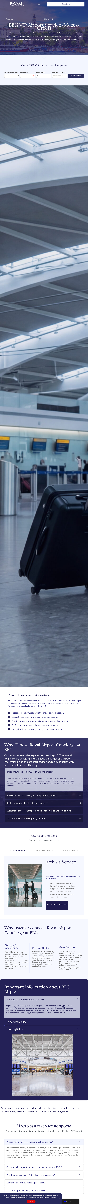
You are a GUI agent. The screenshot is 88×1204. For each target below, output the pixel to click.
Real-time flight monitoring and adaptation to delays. (31, 795)
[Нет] (59, 1198)
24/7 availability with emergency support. (26, 818)
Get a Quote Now (76, 76)
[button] (38, 4)
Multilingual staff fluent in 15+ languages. (26, 803)
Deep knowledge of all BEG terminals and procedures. (32, 771)
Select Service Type (11, 72)
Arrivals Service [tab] (17, 850)
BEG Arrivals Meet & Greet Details (57, 905)
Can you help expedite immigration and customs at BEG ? (34, 1167)
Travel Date (24, 72)
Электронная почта (59, 72)
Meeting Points (15, 1029)
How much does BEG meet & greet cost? (25, 1182)
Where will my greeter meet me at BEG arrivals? (29, 1142)
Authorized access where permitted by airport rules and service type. (39, 810)
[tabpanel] (44, 885)
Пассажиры (40, 72)
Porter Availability (16, 1022)
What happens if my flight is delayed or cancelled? (30, 1175)
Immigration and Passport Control (25, 999)
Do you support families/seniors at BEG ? (26, 1190)
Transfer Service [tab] (70, 850)
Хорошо (31, 1201)
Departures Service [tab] (44, 850)
